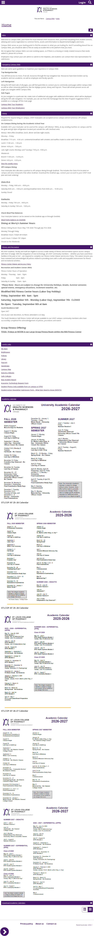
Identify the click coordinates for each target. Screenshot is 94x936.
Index (58, 19)
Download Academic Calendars (13, 903)
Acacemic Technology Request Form (14, 383)
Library (3, 359)
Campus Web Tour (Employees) (13, 108)
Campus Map (6, 369)
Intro (4, 35)
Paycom (4, 362)
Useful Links (6, 344)
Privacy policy (26, 923)
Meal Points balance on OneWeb (13, 220)
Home (6, 24)
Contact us (51, 923)
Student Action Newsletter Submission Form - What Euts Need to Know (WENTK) (31, 390)
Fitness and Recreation (10, 247)
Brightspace (5, 352)
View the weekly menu (9, 164)
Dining (4, 113)
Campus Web (50, 19)
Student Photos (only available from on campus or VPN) (22, 386)
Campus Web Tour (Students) (12, 104)
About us (40, 923)
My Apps (4, 349)
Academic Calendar (9, 399)
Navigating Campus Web (11, 64)
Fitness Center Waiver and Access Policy (16, 264)
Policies (4, 356)
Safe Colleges (6, 376)
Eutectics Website (7, 373)
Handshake (5, 366)
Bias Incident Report (8, 380)
